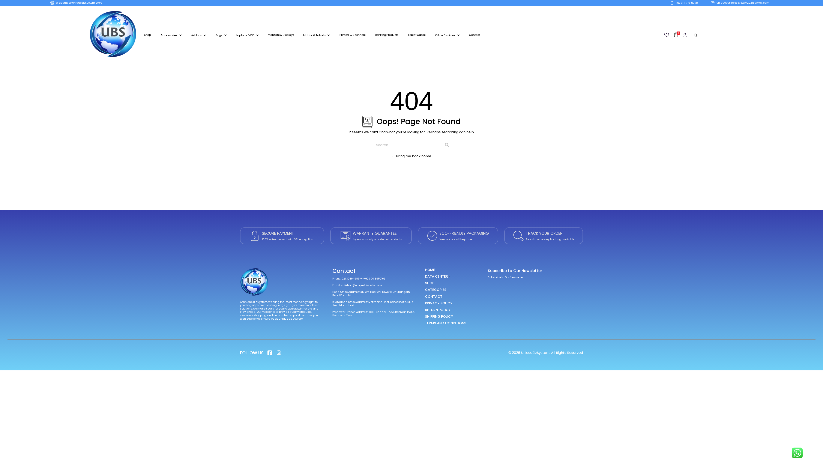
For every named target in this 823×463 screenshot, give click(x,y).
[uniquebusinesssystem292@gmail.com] (712, 3)
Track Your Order (544, 233)
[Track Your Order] (518, 236)
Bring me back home (413, 156)
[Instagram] (278, 352)
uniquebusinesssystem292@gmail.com (742, 3)
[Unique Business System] (113, 34)
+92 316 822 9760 (686, 3)
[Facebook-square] (269, 352)
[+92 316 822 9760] (672, 3)
